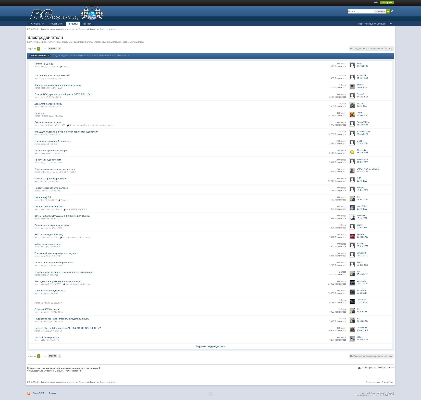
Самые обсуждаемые (80, 56)
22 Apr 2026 (362, 87)
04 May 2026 (362, 78)
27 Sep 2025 (362, 97)
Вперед (52, 49)
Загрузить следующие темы (210, 346)
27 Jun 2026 (362, 66)
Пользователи (56, 24)
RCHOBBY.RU (37, 24)
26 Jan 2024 (362, 153)
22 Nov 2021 (362, 246)
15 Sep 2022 (362, 190)
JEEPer (390, 368)
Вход (376, 3)
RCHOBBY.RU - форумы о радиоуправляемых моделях (50, 382)
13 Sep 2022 (362, 199)
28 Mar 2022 (362, 237)
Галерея (87, 24)
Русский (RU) (38, 393)
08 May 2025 (362, 115)
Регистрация (387, 3)
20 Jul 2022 (362, 209)
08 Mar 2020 (362, 321)
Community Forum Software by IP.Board (378, 393)
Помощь (52, 393)
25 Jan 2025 (362, 125)
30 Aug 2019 (362, 330)
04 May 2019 (362, 340)
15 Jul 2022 (362, 218)
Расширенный (392, 11)
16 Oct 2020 (362, 283)
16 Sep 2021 (362, 265)
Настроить (122, 56)
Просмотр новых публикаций (371, 24)
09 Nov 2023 (362, 171)
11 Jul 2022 (362, 227)
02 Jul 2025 (362, 106)
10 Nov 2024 (362, 143)
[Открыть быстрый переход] (390, 24)
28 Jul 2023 (362, 181)
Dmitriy (380, 368)
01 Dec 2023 (362, 162)
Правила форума (373, 382)
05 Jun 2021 (362, 274)
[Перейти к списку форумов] (65, 13)
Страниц (32, 49)
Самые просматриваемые (103, 56)
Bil (385, 368)
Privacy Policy (387, 382)
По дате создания (61, 56)
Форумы (73, 24)
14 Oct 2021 (362, 255)
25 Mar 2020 (362, 311)
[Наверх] (210, 394)
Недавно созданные (40, 56)
